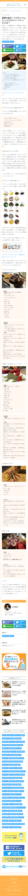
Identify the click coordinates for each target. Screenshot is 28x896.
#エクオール (5, 781)
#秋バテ (8, 814)
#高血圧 (15, 761)
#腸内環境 (19, 738)
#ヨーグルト (18, 800)
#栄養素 (15, 758)
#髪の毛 (19, 768)
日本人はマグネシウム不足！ (11, 76)
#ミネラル (14, 751)
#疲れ (4, 814)
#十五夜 (4, 817)
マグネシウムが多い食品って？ (11, 78)
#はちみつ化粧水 (12, 820)
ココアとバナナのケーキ (10, 82)
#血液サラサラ (5, 748)
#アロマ (9, 817)
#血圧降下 (9, 777)
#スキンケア (22, 771)
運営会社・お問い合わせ (14, 890)
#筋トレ (7, 754)
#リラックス (11, 741)
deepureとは (14, 878)
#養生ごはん (5, 804)
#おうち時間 (20, 745)
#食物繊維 (19, 784)
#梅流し (19, 810)
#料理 (12, 794)
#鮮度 (20, 804)
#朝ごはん (15, 797)
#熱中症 (4, 751)
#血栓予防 (9, 784)
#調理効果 (13, 807)
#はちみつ (17, 774)
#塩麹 (18, 787)
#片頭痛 (21, 781)
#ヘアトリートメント (21, 807)
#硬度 (17, 781)
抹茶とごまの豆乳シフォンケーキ (12, 84)
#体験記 (4, 797)
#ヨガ (17, 741)
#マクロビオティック (7, 787)
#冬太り (10, 827)
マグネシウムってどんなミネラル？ (11, 74)
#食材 (8, 761)
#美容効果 (15, 817)
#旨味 (8, 807)
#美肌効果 (15, 810)
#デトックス (5, 774)
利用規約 (14, 882)
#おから (15, 768)
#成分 (4, 807)
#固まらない (21, 797)
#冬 (3, 754)
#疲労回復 (10, 745)
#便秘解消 (13, 738)
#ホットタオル (5, 771)
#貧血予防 (10, 791)
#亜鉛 (14, 784)
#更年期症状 (11, 781)
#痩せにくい (5, 827)
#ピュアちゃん (18, 794)
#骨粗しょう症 (5, 764)
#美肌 (15, 764)
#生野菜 (11, 771)
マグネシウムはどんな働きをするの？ (13, 75)
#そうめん (5, 810)
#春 (11, 761)
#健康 (4, 800)
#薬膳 (20, 777)
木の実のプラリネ (8, 85)
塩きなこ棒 (7, 87)
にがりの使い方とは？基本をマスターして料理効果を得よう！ (19, 712)
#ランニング (18, 748)
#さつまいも (20, 817)
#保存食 (15, 791)
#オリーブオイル (6, 794)
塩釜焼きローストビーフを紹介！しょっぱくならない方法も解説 (19, 683)
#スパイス (10, 797)
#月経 (14, 787)
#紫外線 (16, 771)
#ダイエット (17, 735)
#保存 (16, 804)
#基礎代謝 (12, 748)
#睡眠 (10, 758)
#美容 (23, 735)
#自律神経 (14, 814)
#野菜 (10, 768)
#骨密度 (20, 761)
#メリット (11, 804)
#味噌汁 (22, 774)
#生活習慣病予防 (21, 751)
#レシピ (11, 41)
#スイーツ (5, 791)
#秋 (19, 764)
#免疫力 (4, 745)
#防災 (4, 761)
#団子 (19, 827)
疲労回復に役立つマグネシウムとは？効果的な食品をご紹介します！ (19, 721)
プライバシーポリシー (14, 886)
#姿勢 (11, 764)
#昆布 (15, 827)
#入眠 (13, 800)
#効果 (12, 754)
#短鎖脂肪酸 (15, 777)
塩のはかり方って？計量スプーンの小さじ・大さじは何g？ (19, 693)
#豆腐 (15, 745)
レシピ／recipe (6, 14)
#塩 (3, 738)
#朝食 (4, 784)
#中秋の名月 (20, 814)
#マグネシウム (5, 41)
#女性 (9, 751)
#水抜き (8, 800)
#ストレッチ (5, 758)
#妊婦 (22, 787)
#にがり (7, 738)
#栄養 (10, 810)
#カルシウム (20, 758)
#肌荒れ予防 (5, 768)
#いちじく (11, 774)
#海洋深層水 (5, 741)
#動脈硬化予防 (18, 754)
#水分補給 (22, 741)
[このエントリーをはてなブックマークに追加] (20, 51)
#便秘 (4, 777)
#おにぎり (21, 791)
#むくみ (19, 820)
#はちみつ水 (5, 820)
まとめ (5, 88)
